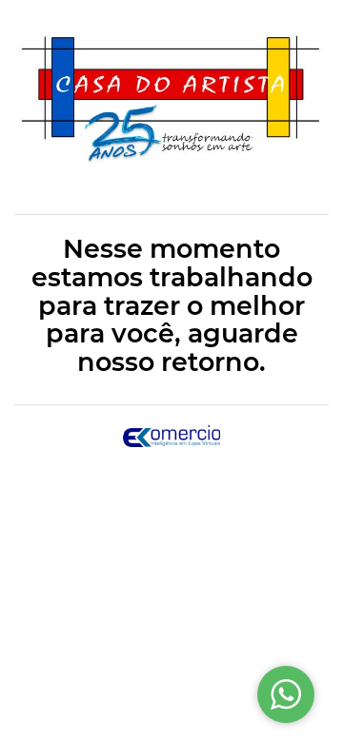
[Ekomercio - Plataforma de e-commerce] (172, 435)
